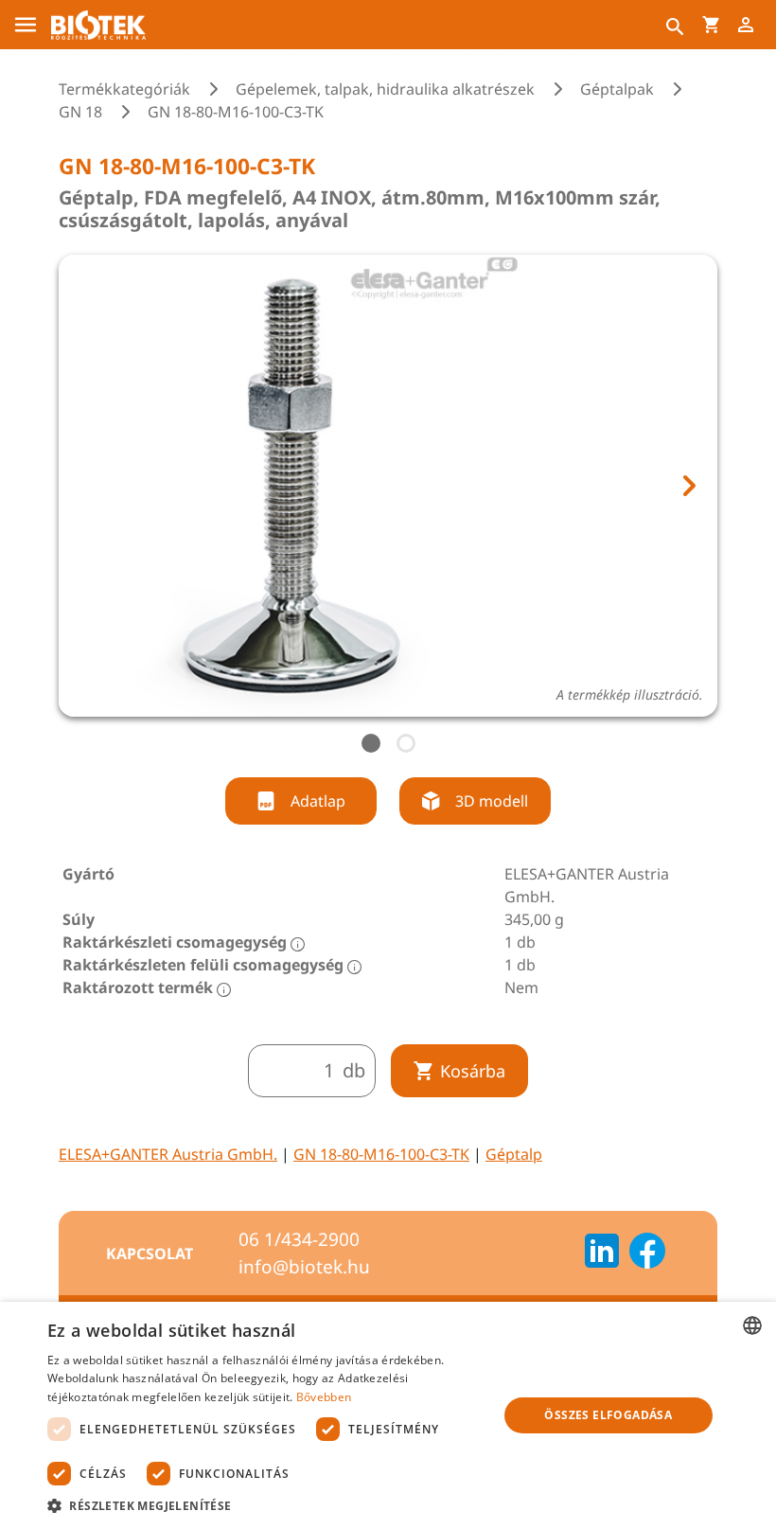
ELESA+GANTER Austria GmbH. (168, 1154)
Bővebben (323, 1397)
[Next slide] (688, 486)
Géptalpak (617, 89)
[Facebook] (647, 1253)
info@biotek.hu (304, 1266)
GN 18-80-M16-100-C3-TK (381, 1154)
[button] (266, 1505)
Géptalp (513, 1154)
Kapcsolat (149, 1253)
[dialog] (388, 1415)
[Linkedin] (602, 1253)
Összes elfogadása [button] (608, 1415)
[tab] (371, 743)
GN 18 (80, 111)
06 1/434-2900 (299, 1239)
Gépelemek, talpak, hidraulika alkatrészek (385, 89)
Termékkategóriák (124, 89)
